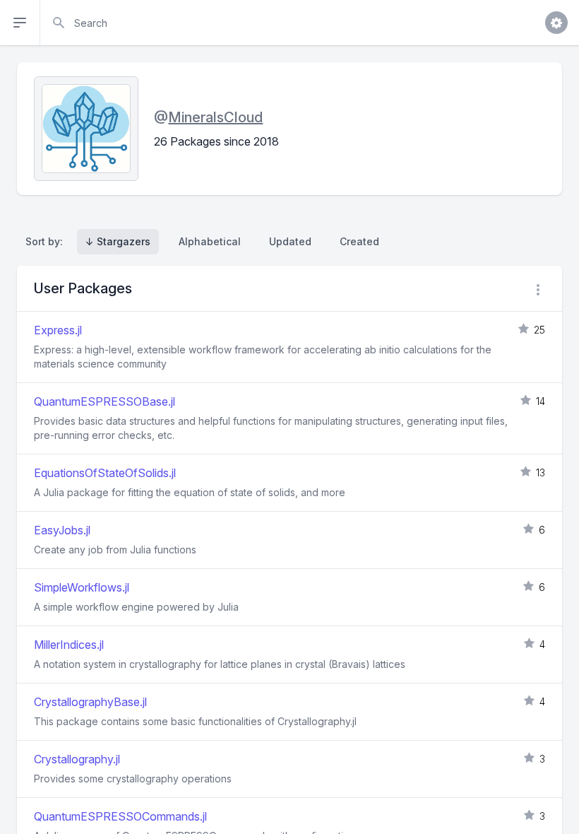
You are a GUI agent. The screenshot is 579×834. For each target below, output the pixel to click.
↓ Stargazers (117, 241)
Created (359, 241)
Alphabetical (210, 241)
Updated (290, 241)
